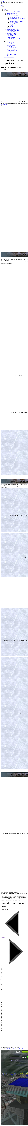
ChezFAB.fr (9, 55)
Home (5, 9)
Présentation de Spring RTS (13, 12)
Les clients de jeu (14, 22)
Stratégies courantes (11, 33)
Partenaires (6, 1045)
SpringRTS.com (10, 42)
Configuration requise (12, 13)
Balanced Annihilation (15, 16)
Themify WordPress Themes (19, 1049)
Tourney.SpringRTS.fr (12, 50)
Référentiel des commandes (13, 35)
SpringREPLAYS (11, 46)
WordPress (9, 1049)
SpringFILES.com (11, 45)
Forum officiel (10, 43)
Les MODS (9, 14)
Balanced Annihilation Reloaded (17, 18)
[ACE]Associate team (9, 57)
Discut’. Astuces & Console (13, 38)
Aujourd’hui (3, 937)
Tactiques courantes (11, 34)
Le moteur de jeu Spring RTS (16, 21)
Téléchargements (11, 20)
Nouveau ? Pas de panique (13, 30)
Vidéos (11, 26)
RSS (2, 5)
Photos (11, 25)
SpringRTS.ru (10, 51)
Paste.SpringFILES (11, 54)
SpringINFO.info (11, 49)
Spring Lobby (13, 23)
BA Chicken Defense (15, 17)
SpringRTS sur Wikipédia (13, 53)
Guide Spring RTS (11, 31)
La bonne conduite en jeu (13, 29)
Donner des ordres (11, 37)
